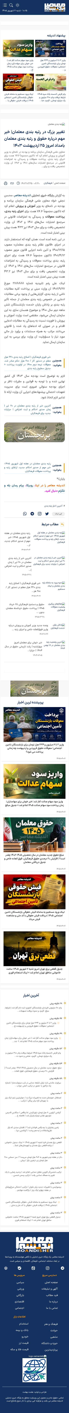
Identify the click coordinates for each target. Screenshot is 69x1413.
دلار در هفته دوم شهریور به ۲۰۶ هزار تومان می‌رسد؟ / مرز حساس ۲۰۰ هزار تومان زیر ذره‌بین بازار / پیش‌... (33, 1159)
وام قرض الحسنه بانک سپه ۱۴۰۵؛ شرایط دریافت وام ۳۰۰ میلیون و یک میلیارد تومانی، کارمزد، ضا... (51, 97)
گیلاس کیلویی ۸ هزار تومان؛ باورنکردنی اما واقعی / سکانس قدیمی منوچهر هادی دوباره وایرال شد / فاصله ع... (33, 1114)
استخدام (23, 1324)
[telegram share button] (32, 514)
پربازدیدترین (51, 1350)
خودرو (25, 1337)
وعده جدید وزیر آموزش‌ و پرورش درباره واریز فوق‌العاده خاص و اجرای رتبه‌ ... (28, 627)
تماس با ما (52, 1308)
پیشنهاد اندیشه (56, 36)
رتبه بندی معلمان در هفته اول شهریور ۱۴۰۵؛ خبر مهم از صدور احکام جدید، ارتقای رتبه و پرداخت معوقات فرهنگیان (27, 467)
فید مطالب (52, 1295)
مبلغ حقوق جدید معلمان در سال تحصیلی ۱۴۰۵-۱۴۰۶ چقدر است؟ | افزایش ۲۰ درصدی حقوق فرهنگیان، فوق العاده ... (33, 1069)
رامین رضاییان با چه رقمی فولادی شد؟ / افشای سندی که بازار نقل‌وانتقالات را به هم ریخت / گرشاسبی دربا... (33, 1129)
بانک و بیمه (22, 1330)
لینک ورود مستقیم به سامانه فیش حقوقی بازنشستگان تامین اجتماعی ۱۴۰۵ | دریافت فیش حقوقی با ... (18, 97)
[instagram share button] (39, 514)
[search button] (11, 5)
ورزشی (20, 1289)
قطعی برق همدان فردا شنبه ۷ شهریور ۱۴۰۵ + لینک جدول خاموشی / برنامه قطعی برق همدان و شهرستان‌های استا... (33, 1144)
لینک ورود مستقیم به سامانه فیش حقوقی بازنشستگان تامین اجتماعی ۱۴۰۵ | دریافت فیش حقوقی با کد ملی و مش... (31, 1204)
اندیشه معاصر (22, 195)
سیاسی (20, 1282)
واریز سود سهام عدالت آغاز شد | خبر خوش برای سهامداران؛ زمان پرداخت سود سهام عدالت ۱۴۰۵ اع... (20, 65)
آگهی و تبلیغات (50, 1289)
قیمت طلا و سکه (19, 1349)
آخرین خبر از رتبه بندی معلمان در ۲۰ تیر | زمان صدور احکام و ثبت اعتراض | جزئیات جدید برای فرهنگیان (27, 409)
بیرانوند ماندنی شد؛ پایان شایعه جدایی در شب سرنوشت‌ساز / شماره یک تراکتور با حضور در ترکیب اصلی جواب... (33, 1084)
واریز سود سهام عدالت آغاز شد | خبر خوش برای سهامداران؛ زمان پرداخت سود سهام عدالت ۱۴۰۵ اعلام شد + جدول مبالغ (34, 803)
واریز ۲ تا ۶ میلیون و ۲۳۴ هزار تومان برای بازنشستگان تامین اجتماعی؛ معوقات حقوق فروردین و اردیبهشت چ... (31, 1024)
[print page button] (6, 183)
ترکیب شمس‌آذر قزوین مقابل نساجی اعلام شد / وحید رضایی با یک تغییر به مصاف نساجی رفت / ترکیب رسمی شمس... (33, 1174)
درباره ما (53, 1302)
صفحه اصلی (59, 183)
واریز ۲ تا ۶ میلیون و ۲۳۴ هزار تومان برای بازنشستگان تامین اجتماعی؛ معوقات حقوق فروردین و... (51, 65)
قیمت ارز (23, 1343)
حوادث (54, 1331)
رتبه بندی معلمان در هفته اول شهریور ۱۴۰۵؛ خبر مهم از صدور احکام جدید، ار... (17, 539)
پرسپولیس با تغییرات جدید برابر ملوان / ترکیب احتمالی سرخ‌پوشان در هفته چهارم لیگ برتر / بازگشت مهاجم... (33, 1188)
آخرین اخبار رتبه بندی (53, 506)
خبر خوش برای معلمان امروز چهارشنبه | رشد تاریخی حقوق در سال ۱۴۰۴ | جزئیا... (23, 646)
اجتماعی (19, 1308)
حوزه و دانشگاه (50, 1343)
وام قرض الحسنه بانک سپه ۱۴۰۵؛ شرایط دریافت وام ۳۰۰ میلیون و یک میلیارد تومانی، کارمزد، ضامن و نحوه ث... (33, 1054)
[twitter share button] (47, 514)
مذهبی (54, 1337)
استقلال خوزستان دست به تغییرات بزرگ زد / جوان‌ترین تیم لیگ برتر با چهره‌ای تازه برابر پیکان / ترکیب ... (33, 1099)
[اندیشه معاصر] (55, 7)
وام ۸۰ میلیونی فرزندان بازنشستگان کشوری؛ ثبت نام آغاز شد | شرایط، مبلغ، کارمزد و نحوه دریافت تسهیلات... (33, 1009)
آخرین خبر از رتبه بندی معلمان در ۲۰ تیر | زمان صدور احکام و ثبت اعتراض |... (18, 564)
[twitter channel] (62, 1268)
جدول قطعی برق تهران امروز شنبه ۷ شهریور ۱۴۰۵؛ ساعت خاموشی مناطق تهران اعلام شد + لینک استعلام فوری (34, 971)
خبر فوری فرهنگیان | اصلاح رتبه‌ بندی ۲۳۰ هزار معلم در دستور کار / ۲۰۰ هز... (23, 587)
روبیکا (30, 485)
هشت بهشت (28, 1392)
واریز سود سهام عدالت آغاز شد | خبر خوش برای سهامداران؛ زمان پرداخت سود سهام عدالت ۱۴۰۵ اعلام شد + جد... (31, 1040)
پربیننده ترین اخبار (30, 702)
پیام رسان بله (15, 485)
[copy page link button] (12, 183)
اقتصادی (19, 1302)
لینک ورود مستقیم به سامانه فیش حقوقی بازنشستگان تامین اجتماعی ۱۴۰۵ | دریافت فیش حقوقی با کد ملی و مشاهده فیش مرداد (35, 915)
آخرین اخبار (31, 995)
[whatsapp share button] (24, 514)
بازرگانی (20, 1295)
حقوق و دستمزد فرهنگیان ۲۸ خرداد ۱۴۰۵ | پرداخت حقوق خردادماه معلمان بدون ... (25, 608)
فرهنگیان (48, 183)
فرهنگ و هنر (51, 1324)
